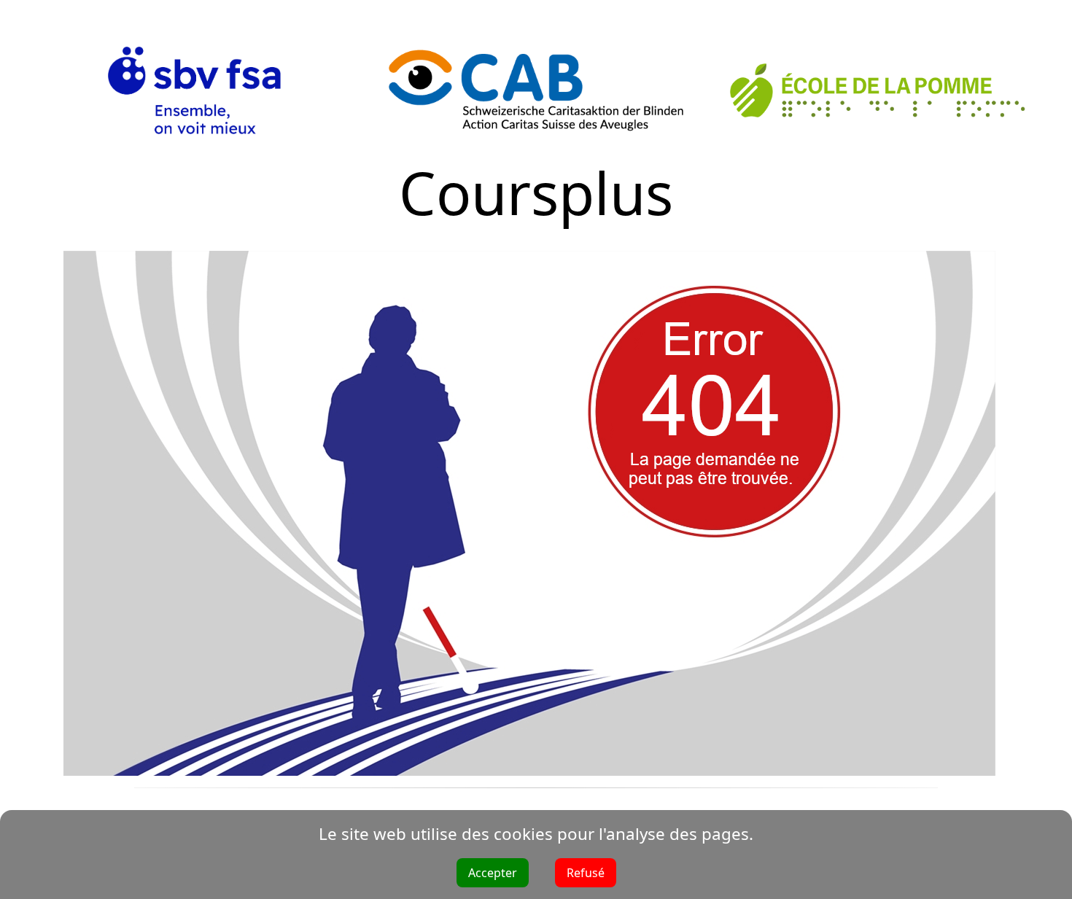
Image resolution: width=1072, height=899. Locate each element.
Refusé (586, 873)
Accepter (492, 873)
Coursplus (536, 192)
